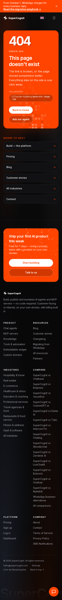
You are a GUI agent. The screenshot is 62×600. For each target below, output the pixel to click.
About (36, 522)
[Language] (43, 17)
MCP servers (10, 333)
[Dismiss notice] (56, 6)
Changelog (39, 338)
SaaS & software (12, 430)
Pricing (7, 522)
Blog (35, 328)
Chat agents (10, 328)
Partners (38, 358)
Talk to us (31, 272)
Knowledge (10, 338)
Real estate (9, 380)
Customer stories (42, 333)
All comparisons (42, 505)
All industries (10, 435)
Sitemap (36, 565)
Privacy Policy (41, 538)
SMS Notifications (43, 543)
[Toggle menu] (54, 18)
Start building (31, 262)
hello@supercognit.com (15, 565)
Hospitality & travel (13, 375)
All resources (40, 353)
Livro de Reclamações (14, 569)
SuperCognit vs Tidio (45, 419)
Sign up (7, 527)
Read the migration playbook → (22, 9)
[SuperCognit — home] (13, 18)
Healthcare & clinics (14, 391)
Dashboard (9, 538)
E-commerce (10, 385)
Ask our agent (21, 119)
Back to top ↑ (37, 569)
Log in (6, 533)
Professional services (15, 401)
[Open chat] (54, 592)
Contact (37, 527)
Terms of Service (43, 533)
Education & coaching (15, 396)
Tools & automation (14, 344)
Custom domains (12, 354)
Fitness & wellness (13, 425)
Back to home (21, 110)
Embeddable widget (14, 349)
